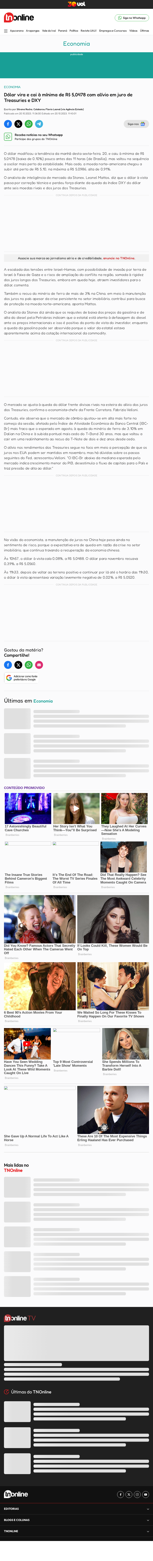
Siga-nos (133, 124)
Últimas (144, 30)
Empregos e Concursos (113, 30)
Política (74, 30)
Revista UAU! (89, 30)
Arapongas (32, 30)
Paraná (62, 30)
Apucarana (16, 30)
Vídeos (133, 30)
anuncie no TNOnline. (119, 258)
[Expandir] (148, 1531)
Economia (76, 43)
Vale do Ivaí (49, 30)
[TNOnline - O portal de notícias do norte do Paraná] (19, 17)
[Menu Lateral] (6, 31)
